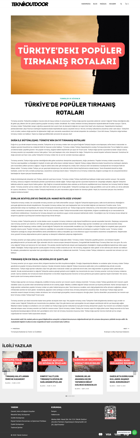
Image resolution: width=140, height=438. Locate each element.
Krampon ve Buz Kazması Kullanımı (116, 330)
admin (8, 383)
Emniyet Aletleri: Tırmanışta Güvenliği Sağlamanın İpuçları (51, 379)
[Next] (134, 373)
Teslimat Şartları (17, 427)
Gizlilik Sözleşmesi (17, 418)
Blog (95, 4)
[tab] (66, 396)
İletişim (54, 411)
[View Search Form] (121, 3)
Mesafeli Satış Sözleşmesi (20, 415)
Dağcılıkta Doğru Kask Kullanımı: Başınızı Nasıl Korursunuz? (122, 379)
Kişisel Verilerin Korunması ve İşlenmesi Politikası (28, 421)
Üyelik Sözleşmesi (17, 424)
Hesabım (112, 4)
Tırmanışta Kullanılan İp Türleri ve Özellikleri (26, 330)
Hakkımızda (85, 4)
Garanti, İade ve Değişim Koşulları (23, 411)
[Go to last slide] (5, 373)
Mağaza (103, 4)
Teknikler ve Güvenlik (70, 99)
